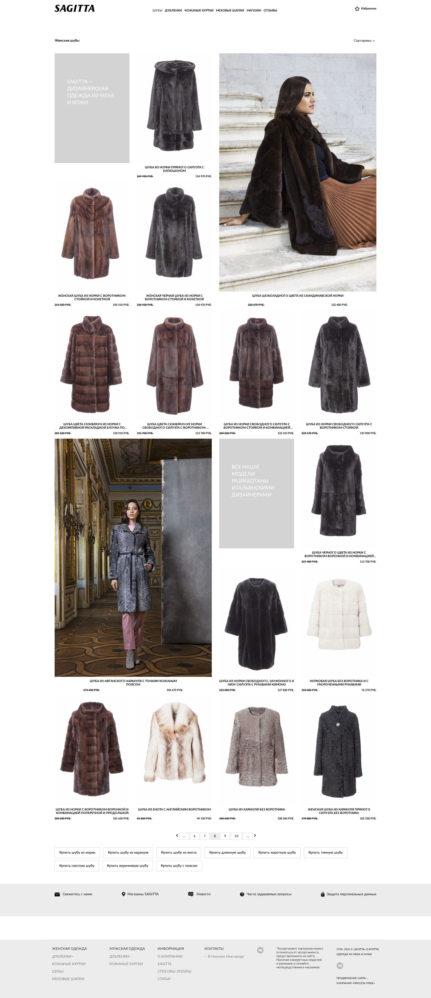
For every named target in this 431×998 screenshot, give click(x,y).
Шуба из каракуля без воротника (257, 809)
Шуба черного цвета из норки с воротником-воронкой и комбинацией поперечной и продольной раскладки (339, 554)
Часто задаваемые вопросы (269, 894)
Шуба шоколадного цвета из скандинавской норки (297, 295)
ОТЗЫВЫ (270, 10)
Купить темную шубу (326, 852)
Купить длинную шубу (227, 852)
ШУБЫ (157, 10)
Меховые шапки (68, 979)
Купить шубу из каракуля (128, 852)
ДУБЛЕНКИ (173, 10)
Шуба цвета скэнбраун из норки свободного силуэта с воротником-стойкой (174, 426)
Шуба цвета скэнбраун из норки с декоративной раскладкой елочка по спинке (92, 426)
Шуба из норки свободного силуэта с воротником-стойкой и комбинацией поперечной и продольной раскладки (256, 426)
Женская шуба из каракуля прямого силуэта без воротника (339, 811)
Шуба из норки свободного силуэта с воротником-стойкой (339, 426)
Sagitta (164, 964)
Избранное (368, 8)
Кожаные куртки (69, 964)
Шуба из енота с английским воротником (174, 809)
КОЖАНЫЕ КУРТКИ (199, 10)
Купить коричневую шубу (127, 866)
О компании (170, 956)
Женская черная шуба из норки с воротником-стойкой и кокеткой (174, 297)
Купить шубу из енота (179, 852)
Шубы (58, 971)
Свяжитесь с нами (77, 894)
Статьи (164, 979)
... (184, 836)
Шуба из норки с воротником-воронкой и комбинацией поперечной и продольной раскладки (92, 811)
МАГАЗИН (254, 10)
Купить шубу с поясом (179, 866)
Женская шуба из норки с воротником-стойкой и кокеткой (92, 297)
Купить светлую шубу (76, 866)
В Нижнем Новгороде (226, 956)
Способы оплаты (175, 971)
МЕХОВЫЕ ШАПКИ (230, 10)
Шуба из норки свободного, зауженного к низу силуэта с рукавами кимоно (256, 683)
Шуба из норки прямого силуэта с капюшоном (174, 169)
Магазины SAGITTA (142, 894)
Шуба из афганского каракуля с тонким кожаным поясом (133, 683)
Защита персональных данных (351, 894)
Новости (204, 894)
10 (236, 836)
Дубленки (62, 956)
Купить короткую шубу (277, 852)
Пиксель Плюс (363, 983)
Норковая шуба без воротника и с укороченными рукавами (339, 683)
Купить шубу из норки (77, 852)
